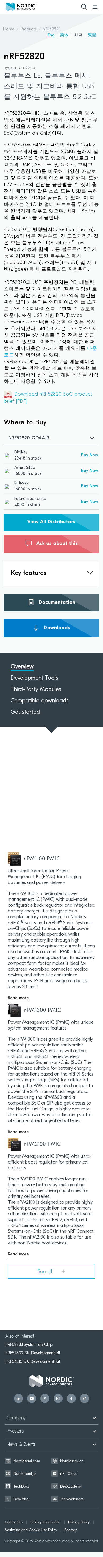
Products (29, 29)
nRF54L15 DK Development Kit (32, 1361)
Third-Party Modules (36, 690)
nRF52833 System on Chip (29, 1344)
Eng (51, 35)
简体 (64, 35)
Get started (25, 712)
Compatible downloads (40, 701)
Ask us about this (56, 543)
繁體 (92, 35)
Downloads (56, 628)
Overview (22, 667)
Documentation (56, 602)
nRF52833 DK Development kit (32, 1353)
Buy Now (89, 455)
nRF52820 (52, 29)
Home (9, 29)
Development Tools (34, 678)
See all (46, 1272)
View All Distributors (51, 522)
